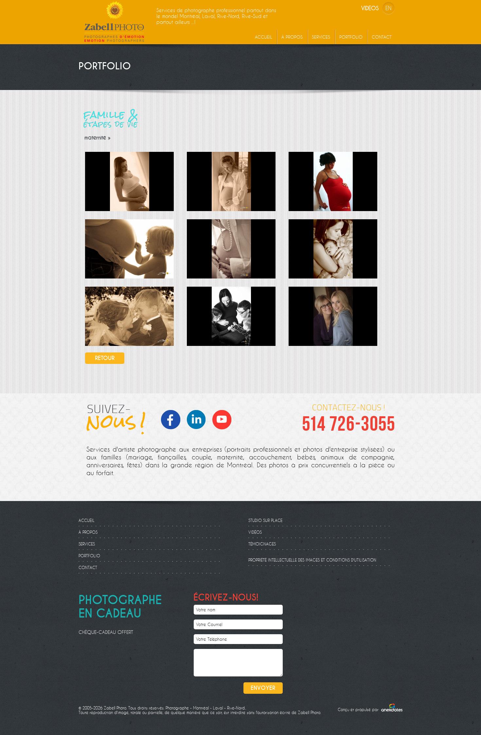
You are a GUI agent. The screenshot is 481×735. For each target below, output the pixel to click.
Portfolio (351, 37)
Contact (381, 37)
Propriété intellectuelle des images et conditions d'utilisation (312, 560)
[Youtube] (224, 419)
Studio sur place (265, 520)
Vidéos (255, 532)
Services (321, 37)
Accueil (263, 37)
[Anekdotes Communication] (391, 707)
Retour (105, 358)
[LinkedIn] (198, 419)
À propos (292, 37)
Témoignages (262, 544)
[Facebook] (173, 419)
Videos (370, 8)
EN (388, 8)
